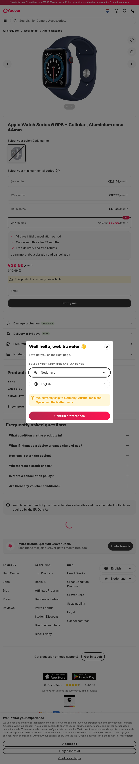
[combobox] (69, 372)
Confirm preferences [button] (69, 416)
